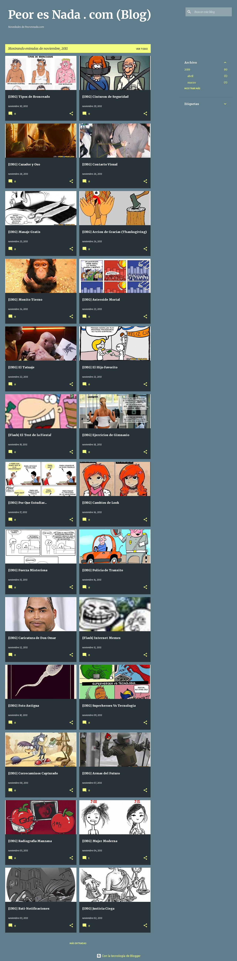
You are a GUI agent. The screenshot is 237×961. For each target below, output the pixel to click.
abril (190, 76)
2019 (187, 69)
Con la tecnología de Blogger (121, 955)
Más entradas (78, 943)
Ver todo (142, 49)
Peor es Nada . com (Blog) (79, 14)
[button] (71, 113)
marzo (191, 82)
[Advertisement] (165, 111)
